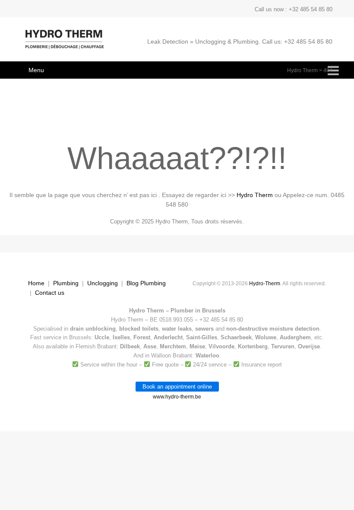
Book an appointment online (177, 386)
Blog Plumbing (146, 283)
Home (36, 283)
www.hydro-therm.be (177, 397)
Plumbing (66, 283)
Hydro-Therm (264, 283)
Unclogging (102, 283)
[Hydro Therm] (64, 43)
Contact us (49, 292)
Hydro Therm (302, 70)
